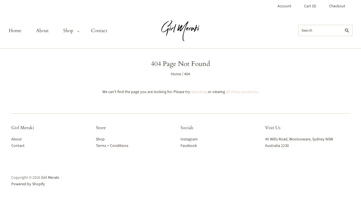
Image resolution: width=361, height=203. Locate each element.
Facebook (188, 146)
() (310, 6)
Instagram (189, 139)
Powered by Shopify (28, 184)
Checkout (337, 6)
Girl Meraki (50, 177)
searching (199, 92)
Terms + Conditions (112, 146)
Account (284, 6)
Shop (68, 30)
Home (15, 30)
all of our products (241, 92)
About (42, 30)
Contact (99, 30)
